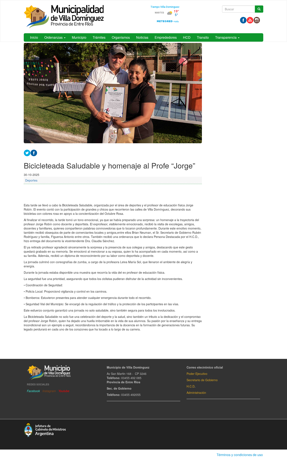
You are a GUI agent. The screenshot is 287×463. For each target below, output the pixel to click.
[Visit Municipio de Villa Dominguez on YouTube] (250, 20)
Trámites (99, 37)
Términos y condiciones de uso (240, 454)
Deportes (31, 180)
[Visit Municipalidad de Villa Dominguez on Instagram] (256, 20)
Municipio (79, 37)
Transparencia (226, 37)
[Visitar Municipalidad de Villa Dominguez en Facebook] (243, 20)
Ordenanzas (53, 37)
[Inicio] (64, 17)
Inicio (34, 37)
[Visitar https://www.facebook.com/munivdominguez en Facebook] (33, 152)
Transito (203, 37)
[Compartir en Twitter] (27, 152)
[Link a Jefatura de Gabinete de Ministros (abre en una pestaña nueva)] (45, 429)
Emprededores (166, 37)
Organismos (121, 37)
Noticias (142, 37)
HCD (187, 37)
